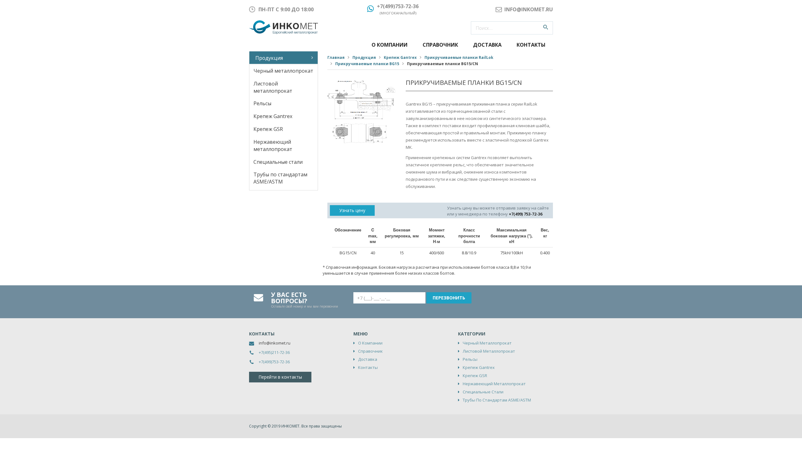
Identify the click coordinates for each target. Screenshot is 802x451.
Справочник (440, 44)
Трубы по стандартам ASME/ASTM (280, 178)
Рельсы (262, 103)
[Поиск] (546, 28)
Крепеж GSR (268, 129)
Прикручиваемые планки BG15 (367, 63)
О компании (390, 44)
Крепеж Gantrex (272, 116)
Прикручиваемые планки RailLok (458, 57)
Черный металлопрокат (283, 70)
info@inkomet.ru (274, 343)
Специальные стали (278, 161)
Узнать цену (352, 210)
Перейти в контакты (280, 377)
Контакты (531, 44)
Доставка (487, 44)
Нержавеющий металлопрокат (272, 145)
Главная (336, 57)
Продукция (269, 57)
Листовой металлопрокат (272, 87)
